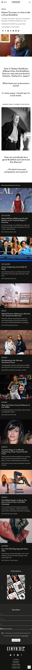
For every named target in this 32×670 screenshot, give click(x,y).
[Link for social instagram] (18, 655)
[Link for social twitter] (10, 655)
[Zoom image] (16, 128)
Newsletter (16, 662)
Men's (3, 9)
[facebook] (5, 31)
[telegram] (18, 31)
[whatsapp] (16, 31)
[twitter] (13, 31)
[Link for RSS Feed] (21, 655)
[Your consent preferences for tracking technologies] (29, 667)
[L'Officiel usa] (16, 2)
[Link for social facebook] (14, 655)
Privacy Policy (24, 636)
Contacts (16, 659)
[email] (2, 31)
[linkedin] (10, 31)
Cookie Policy (16, 667)
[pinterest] (8, 31)
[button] (30, 587)
